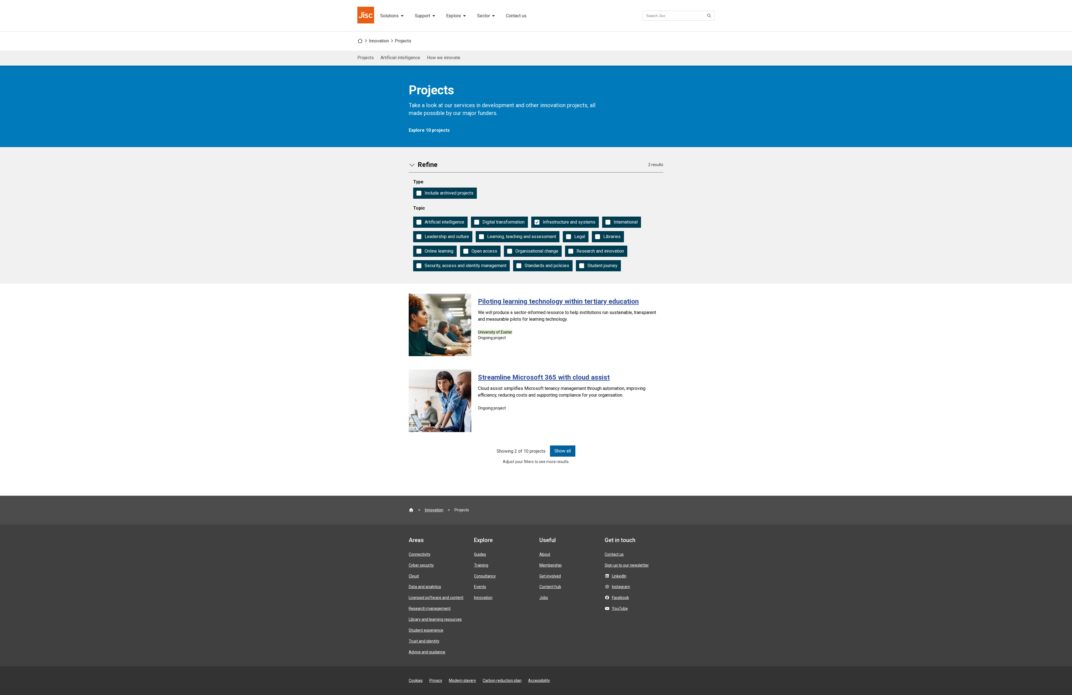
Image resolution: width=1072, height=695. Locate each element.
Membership (550, 565)
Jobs (543, 597)
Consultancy (485, 576)
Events (480, 586)
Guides (480, 554)
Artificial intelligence (400, 57)
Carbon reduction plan (502, 680)
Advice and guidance (427, 652)
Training (481, 565)
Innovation (379, 41)
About (544, 554)
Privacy (435, 680)
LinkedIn (619, 576)
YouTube (620, 608)
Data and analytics (425, 586)
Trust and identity (424, 641)
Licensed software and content (436, 597)
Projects (403, 41)
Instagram (621, 586)
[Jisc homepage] (366, 16)
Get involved (550, 576)
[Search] (709, 15)
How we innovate (443, 57)
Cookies (416, 680)
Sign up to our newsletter (627, 565)
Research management (430, 608)
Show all (562, 451)
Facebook (620, 597)
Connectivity (419, 554)
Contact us (516, 15)
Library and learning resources (435, 619)
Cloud (414, 576)
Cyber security (421, 565)
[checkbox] (445, 193)
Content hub (550, 586)
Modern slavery (462, 680)
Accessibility (539, 680)
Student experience (426, 630)
